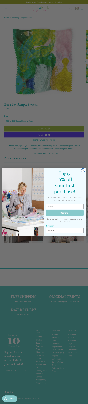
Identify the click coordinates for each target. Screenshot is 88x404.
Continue (65, 213)
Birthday (50, 226)
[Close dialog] (83, 170)
